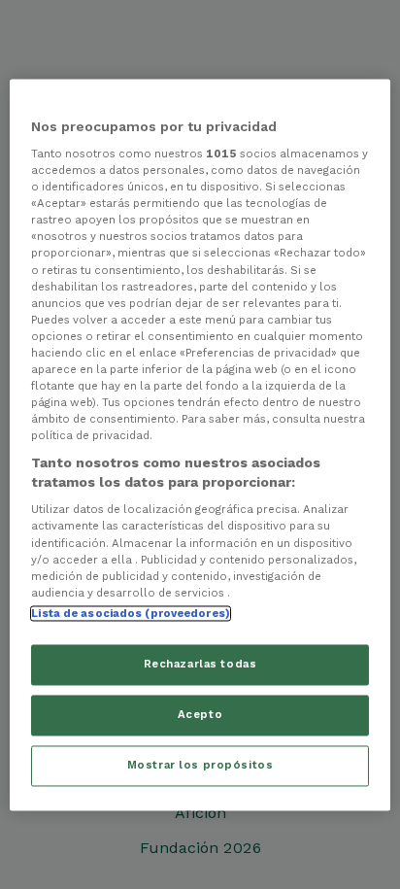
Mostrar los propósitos (200, 764)
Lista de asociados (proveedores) (130, 613)
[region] (199, 444)
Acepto (200, 714)
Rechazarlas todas (200, 663)
